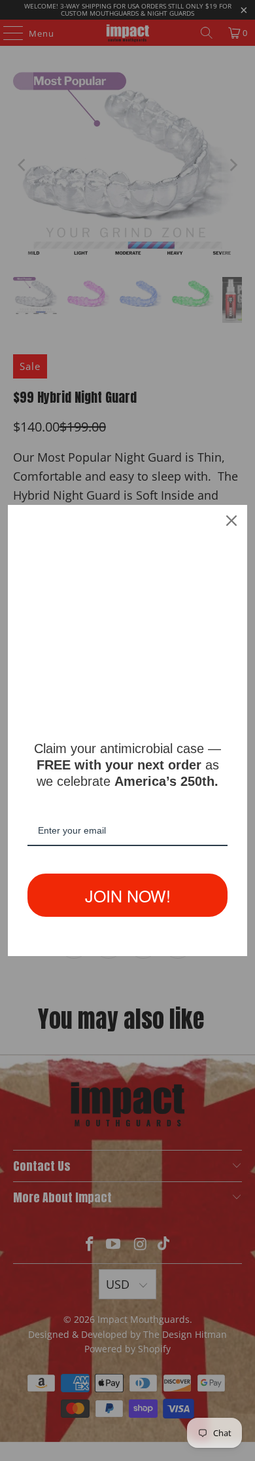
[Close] (231, 520)
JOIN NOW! (128, 895)
